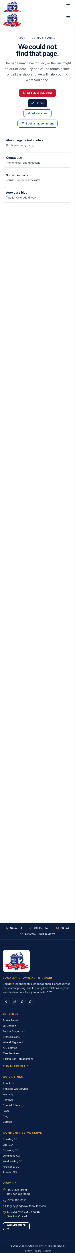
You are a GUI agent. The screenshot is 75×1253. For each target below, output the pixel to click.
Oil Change (9, 1025)
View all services (14, 1065)
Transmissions (11, 1036)
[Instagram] (14, 1001)
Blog (5, 1116)
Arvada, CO (10, 1172)
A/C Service (10, 1047)
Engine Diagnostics (14, 1031)
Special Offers (11, 1105)
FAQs (6, 1110)
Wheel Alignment (13, 1042)
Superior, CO (10, 1150)
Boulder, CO (10, 1139)
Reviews (8, 1099)
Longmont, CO (11, 1155)
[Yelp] (30, 1001)
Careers (8, 1121)
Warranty (8, 1094)
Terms (38, 1251)
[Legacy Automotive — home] (12, 17)
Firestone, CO (11, 1166)
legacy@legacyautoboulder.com (26, 1205)
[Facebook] (6, 1001)
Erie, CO (8, 1144)
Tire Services (11, 1053)
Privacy (28, 1251)
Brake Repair (11, 1020)
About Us (8, 1083)
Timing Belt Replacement (18, 1058)
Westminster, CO (13, 1161)
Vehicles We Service (15, 1088)
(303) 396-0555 (16, 1200)
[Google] (22, 1001)
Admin (47, 1251)
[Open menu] (68, 6)
